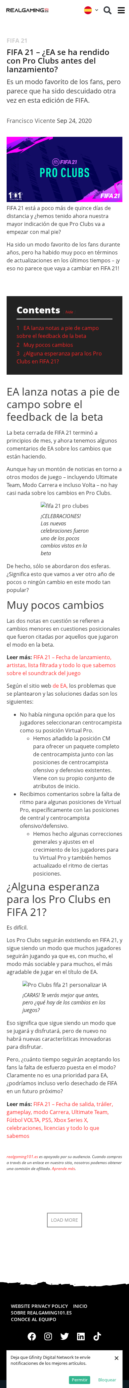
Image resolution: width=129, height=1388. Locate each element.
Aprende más (63, 1168)
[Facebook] (32, 1336)
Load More (64, 1220)
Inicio (80, 1306)
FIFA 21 (17, 40)
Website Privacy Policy (39, 1306)
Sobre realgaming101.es (41, 1312)
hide (69, 312)
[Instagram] (48, 1336)
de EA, (60, 685)
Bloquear (107, 1380)
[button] (107, 10)
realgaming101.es (22, 1156)
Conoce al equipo (33, 1319)
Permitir (80, 1380)
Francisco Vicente (31, 121)
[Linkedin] (81, 1336)
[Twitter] (64, 1336)
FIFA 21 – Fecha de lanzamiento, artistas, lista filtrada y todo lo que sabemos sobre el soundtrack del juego (61, 665)
